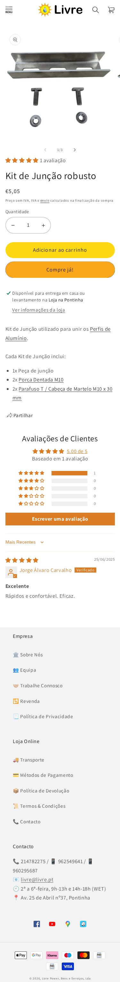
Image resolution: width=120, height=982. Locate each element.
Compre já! (60, 269)
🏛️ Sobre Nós (28, 654)
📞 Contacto (27, 821)
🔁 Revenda (26, 701)
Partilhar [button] (23, 415)
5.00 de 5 (77, 451)
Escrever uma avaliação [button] (60, 519)
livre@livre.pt (37, 879)
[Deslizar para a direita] (75, 150)
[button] (8, 9)
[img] (22, 560)
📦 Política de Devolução (41, 790)
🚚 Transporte (28, 759)
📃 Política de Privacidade (43, 716)
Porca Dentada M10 (41, 379)
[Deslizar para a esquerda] (45, 150)
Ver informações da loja (38, 310)
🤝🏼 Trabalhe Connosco (38, 685)
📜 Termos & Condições (39, 806)
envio (45, 200)
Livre (45, 978)
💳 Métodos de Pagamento (43, 775)
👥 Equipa (24, 670)
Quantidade (17, 211)
